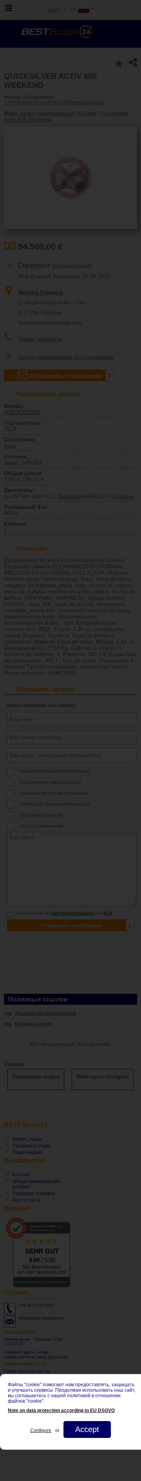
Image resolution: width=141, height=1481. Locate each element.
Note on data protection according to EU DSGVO (61, 1410)
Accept (87, 1429)
